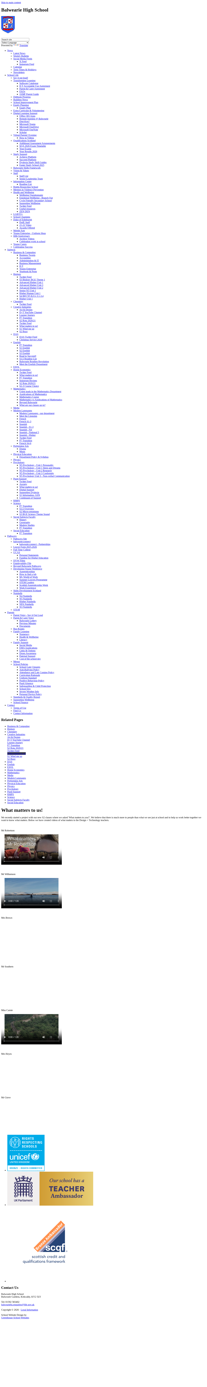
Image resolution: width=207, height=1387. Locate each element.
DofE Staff (24, 222)
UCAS (16, 552)
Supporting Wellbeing (29, 203)
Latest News (19, 53)
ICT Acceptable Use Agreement (34, 86)
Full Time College (22, 549)
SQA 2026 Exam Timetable (32, 146)
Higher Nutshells (27, 601)
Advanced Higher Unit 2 (31, 288)
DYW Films (19, 560)
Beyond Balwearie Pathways (27, 566)
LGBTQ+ (18, 214)
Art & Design (25, 309)
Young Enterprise (27, 268)
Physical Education (22, 454)
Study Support (20, 154)
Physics (17, 459)
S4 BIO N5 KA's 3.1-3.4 (31, 296)
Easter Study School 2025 (31, 165)
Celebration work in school (32, 241)
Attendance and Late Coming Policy (36, 672)
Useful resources (27, 208)
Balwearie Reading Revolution (34, 361)
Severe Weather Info (29, 691)
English (17, 342)
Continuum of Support (30, 498)
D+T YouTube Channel (30, 312)
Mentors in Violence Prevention (28, 189)
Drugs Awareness (27, 653)
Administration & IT (29, 260)
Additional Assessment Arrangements (37, 143)
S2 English (24, 350)
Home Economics (21, 369)
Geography (24, 522)
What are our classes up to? (32, 405)
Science (17, 503)
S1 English (24, 348)
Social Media (25, 645)
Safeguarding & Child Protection (35, 686)
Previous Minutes (27, 623)
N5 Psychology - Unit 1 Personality (36, 465)
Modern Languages (22, 410)
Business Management (30, 263)
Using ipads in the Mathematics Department (40, 391)
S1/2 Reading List (28, 358)
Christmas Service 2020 (30, 339)
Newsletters (19, 72)
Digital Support (26, 489)
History (23, 519)
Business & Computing (24, 252)
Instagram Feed (26, 64)
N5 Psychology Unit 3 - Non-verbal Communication (44, 476)
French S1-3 (25, 421)
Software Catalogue (28, 83)
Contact (11, 705)
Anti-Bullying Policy (29, 669)
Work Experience (27, 588)
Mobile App (19, 230)
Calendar (17, 67)
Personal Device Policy (30, 694)
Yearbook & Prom (28, 271)
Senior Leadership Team (31, 178)
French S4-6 (25, 443)
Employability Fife (22, 563)
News (10, 50)
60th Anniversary (21, 236)
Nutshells (17, 593)
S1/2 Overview (26, 508)
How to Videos (26, 138)
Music (22, 451)
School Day (25, 689)
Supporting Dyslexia (29, 492)
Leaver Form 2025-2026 (25, 547)
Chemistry (18, 301)
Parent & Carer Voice (23, 618)
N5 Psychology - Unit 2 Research (35, 470)
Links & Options (27, 650)
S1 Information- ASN (29, 495)
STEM (16, 609)
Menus (16, 661)
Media (16, 408)
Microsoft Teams (27, 124)
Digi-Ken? (24, 121)
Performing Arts (21, 446)
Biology (17, 274)
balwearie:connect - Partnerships (34, 544)
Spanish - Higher (27, 435)
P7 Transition (25, 318)
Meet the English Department (33, 364)
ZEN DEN (24, 211)
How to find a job (27, 574)
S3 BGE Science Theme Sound (34, 514)
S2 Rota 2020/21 (27, 320)
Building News (20, 99)
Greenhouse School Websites (15, 1317)
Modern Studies (27, 525)
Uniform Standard (28, 678)
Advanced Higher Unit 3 (31, 285)
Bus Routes (18, 629)
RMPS (16, 500)
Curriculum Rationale (29, 675)
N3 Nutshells (25, 607)
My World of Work (28, 577)
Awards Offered (27, 228)
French (22, 418)
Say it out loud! (20, 78)
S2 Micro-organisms (29, 511)
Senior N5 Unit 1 (27, 290)
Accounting (25, 258)
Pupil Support (20, 478)
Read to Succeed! (27, 356)
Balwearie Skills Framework (27, 168)
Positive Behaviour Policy (31, 680)
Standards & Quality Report (26, 697)
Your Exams (25, 148)
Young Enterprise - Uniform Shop (29, 233)
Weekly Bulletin (21, 56)
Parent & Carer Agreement (32, 88)
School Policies (20, 664)
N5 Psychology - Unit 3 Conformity (36, 473)
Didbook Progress (22, 97)
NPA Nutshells (26, 604)
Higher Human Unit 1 (29, 293)
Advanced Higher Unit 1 (31, 282)
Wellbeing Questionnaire (31, 195)
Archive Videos (26, 238)
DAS (15, 334)
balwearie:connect (22, 541)
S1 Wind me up (26, 328)
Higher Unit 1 (26, 298)
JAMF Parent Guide (29, 94)
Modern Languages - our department (36, 413)
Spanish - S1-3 (26, 427)
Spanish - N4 (25, 429)
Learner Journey (27, 315)
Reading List (25, 184)
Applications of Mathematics (33, 394)
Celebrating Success (23, 247)
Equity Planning (21, 105)
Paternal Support (27, 656)
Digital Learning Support (25, 113)
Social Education (21, 530)
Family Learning (21, 631)
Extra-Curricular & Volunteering (28, 110)
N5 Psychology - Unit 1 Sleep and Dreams (39, 468)
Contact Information (23, 713)
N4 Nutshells (25, 596)
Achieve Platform (27, 157)
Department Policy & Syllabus (33, 457)
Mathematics (19, 388)
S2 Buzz (23, 331)
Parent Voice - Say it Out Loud (28, 615)
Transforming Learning (24, 80)
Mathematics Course (29, 397)
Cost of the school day (30, 659)
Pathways (12, 536)
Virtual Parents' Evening (25, 135)
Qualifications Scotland (24, 140)
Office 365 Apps (27, 116)
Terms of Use (19, 708)
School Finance (20, 702)
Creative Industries (22, 307)
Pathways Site (20, 538)
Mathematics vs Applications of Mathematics (40, 399)
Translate (23, 45)
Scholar (23, 132)
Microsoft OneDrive (29, 127)
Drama (22, 448)
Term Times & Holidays (24, 69)
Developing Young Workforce (27, 568)
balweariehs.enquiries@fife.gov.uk (17, 1304)
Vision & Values (21, 170)
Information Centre (22, 181)
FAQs (22, 91)
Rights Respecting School (25, 187)
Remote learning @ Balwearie (33, 118)
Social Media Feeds (22, 58)
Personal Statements (28, 555)
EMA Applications (28, 648)
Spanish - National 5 (29, 432)
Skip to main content (11, 2)
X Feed (23, 61)
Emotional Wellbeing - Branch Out (36, 198)
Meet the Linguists (28, 416)
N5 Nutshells (25, 599)
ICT (21, 266)
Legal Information (29, 1310)
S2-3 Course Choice (29, 386)
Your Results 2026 (28, 151)
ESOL (16, 367)
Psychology (19, 462)
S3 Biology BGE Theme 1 (32, 279)
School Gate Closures (29, 667)
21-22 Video (25, 225)
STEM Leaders (26, 582)
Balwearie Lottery (28, 620)
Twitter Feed (25, 206)
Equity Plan (25, 108)
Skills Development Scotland (27, 590)
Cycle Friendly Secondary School (35, 200)
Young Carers (20, 244)
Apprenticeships (27, 571)
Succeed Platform (27, 159)
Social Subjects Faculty (24, 517)
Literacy (23, 639)
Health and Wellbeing (23, 192)
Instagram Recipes (28, 380)
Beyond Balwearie (28, 402)
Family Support (20, 642)
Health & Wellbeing (28, 637)
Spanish (23, 424)
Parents (10, 612)
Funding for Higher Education (33, 558)
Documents (24, 626)
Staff (15, 173)
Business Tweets (27, 255)
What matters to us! (28, 326)
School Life (12, 75)
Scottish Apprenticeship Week (33, 585)
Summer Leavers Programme (33, 579)
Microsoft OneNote (28, 129)
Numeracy (24, 634)
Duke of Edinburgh (22, 219)
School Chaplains (21, 217)
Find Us (17, 710)
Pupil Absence (26, 683)
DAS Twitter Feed (28, 337)
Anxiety (23, 484)
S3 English (24, 353)
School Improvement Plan (25, 102)
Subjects (11, 249)
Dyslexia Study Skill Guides (33, 162)
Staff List (23, 176)
